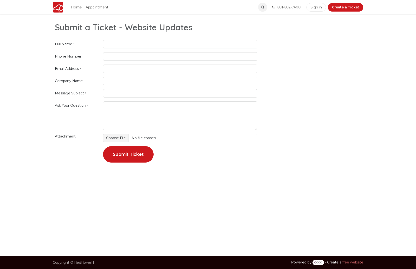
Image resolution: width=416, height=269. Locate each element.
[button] (262, 7)
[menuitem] (76, 7)
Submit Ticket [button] (128, 154)
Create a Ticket (345, 7)
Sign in (316, 7)
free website (352, 262)
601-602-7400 (288, 7)
